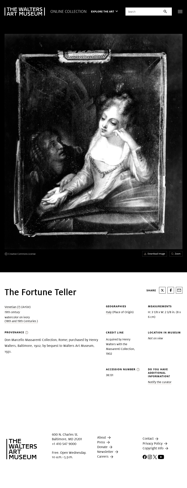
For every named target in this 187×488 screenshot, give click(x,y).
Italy (109, 312)
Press (101, 442)
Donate (102, 447)
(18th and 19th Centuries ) (21, 321)
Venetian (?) (12, 307)
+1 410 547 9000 (64, 444)
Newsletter (105, 452)
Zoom (178, 253)
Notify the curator (159, 382)
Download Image (156, 253)
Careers (103, 456)
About (102, 437)
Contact (148, 438)
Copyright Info (153, 448)
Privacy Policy (153, 443)
